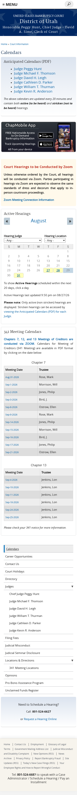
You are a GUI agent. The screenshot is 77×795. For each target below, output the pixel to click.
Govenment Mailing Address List (31, 748)
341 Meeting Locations (24, 668)
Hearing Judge (13, 236)
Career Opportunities (18, 556)
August (38, 220)
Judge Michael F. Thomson (26, 601)
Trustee (43, 369)
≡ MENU (9, 4)
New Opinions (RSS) (43, 753)
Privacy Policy (23, 758)
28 (58, 270)
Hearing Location (55, 236)
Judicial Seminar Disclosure (22, 653)
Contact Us (12, 564)
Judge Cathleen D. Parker (25, 623)
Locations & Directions (19, 660)
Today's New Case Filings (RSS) (39, 762)
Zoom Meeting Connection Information (29, 200)
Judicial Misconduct (17, 645)
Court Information (19, 44)
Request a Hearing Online (40, 719)
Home (4, 44)
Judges (9, 586)
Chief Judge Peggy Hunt (24, 594)
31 (18, 275)
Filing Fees (12, 638)
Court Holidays (14, 571)
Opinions (11, 675)
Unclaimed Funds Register (22, 690)
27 (48, 270)
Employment (37, 744)
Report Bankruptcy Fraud (48, 758)
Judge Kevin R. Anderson (25, 630)
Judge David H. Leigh (22, 608)
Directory (11, 579)
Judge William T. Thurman (25, 616)
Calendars (12, 549)
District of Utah (39, 22)
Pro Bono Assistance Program (24, 683)
